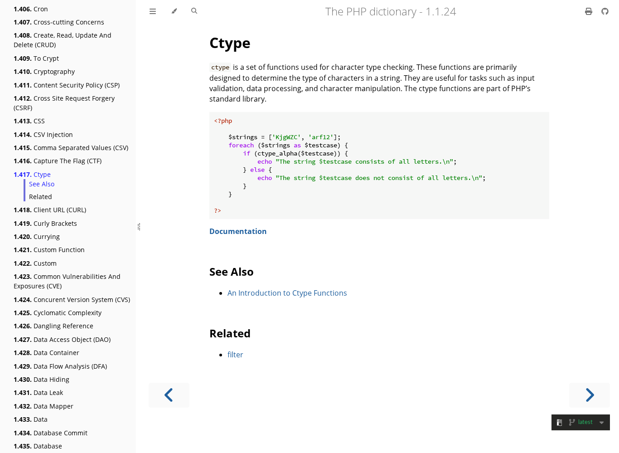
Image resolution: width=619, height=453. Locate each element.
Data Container (46, 352)
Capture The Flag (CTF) (58, 160)
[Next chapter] (589, 395)
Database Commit (50, 433)
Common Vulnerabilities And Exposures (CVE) (67, 281)
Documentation (238, 231)
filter (235, 355)
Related (40, 196)
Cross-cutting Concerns (59, 22)
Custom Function (49, 249)
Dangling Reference (53, 325)
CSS (29, 121)
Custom (35, 263)
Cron (31, 9)
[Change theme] (174, 11)
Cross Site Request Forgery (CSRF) (64, 103)
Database (38, 446)
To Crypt (36, 58)
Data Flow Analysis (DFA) (60, 366)
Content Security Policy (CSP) (67, 85)
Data (31, 419)
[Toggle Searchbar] (194, 11)
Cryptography (44, 71)
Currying (37, 236)
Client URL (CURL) (50, 209)
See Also (41, 184)
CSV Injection (43, 134)
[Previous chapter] (169, 395)
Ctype (32, 174)
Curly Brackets (45, 223)
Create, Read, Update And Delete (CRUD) (62, 40)
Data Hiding (41, 379)
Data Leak (38, 392)
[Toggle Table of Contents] (153, 11)
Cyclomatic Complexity (58, 312)
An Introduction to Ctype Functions (287, 293)
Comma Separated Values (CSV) (71, 147)
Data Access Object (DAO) (62, 339)
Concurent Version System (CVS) (72, 299)
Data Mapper (43, 406)
